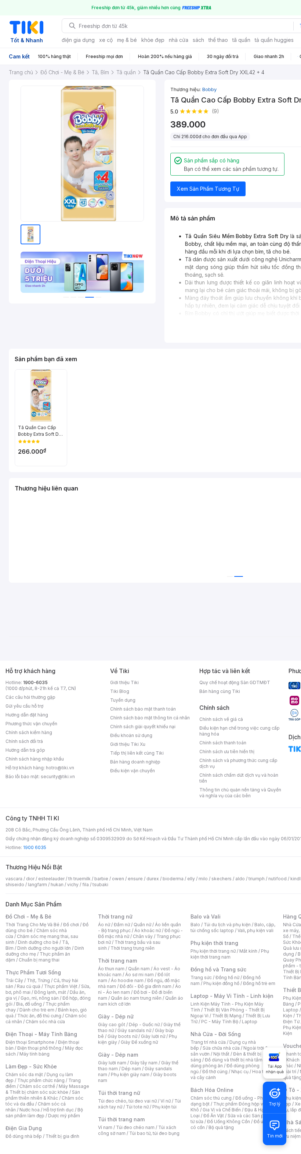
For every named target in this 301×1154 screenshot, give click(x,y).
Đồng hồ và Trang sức (218, 969)
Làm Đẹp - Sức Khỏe (31, 1066)
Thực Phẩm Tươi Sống (33, 972)
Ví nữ (165, 1101)
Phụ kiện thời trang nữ (213, 951)
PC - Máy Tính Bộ (219, 1021)
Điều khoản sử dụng (131, 735)
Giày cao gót (111, 1024)
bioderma (173, 878)
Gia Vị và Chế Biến (222, 1109)
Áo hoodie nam (127, 980)
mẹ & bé (127, 40)
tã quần (241, 40)
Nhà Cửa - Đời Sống (216, 1034)
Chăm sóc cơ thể (37, 1086)
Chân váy (143, 936)
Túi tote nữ (137, 1107)
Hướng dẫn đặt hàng (27, 715)
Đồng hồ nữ (227, 977)
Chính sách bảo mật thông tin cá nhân (150, 717)
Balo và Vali (206, 916)
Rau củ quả (28, 986)
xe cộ (106, 40)
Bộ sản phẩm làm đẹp (44, 1112)
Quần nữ (142, 924)
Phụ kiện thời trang (214, 943)
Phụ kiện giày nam (130, 1074)
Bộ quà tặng (221, 1127)
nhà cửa (178, 40)
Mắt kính (248, 951)
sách (198, 40)
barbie (101, 878)
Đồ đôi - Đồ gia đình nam (145, 986)
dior (30, 878)
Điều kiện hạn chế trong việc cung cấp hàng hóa (239, 731)
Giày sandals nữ (134, 1030)
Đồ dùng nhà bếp (24, 1136)
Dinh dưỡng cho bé (38, 942)
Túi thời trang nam (121, 1119)
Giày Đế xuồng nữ (139, 1042)
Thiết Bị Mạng (227, 1015)
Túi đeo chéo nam (135, 1127)
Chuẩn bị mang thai (39, 960)
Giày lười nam (112, 1062)
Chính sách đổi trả (24, 741)
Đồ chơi (71, 924)
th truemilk (79, 878)
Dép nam (131, 1068)
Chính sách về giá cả (221, 719)
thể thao (218, 40)
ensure (135, 878)
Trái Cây (14, 980)
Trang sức (201, 977)
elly (191, 878)
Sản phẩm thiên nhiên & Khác (43, 1095)
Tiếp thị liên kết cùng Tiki (137, 753)
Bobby (209, 89)
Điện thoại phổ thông (39, 1048)
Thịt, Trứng (38, 980)
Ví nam (105, 1127)
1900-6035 (35, 682)
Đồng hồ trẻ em (259, 983)
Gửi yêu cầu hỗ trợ (24, 706)
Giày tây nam (143, 1062)
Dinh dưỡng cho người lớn (44, 948)
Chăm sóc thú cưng (211, 1098)
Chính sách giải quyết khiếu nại (142, 726)
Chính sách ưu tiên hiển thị (226, 751)
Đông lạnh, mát (50, 992)
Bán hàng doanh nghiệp (135, 762)
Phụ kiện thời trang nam (230, 954)
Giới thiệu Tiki (124, 682)
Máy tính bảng (34, 1054)
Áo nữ (104, 924)
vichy (73, 884)
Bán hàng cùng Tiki (219, 691)
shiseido (15, 884)
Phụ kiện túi (164, 1107)
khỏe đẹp (152, 40)
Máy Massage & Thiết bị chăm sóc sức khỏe (47, 1089)
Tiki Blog (119, 691)
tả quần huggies (274, 40)
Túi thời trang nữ (119, 1093)
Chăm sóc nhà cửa (45, 1021)
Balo (195, 924)
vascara (14, 878)
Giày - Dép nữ (116, 1016)
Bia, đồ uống (29, 1004)
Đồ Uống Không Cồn (228, 1121)
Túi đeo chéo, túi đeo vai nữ (127, 1101)
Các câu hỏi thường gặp (30, 697)
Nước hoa (29, 1109)
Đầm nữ (122, 924)
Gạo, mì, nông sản (40, 998)
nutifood (277, 878)
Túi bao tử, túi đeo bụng (154, 1133)
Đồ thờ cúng (215, 1071)
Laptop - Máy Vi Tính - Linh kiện (232, 996)
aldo (240, 878)
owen (118, 878)
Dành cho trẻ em (36, 1010)
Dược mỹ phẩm (64, 1115)
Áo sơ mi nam (139, 974)
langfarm (37, 884)
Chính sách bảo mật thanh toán (143, 709)
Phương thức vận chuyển (31, 723)
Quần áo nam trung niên (136, 998)
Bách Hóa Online (212, 1090)
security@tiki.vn (58, 776)
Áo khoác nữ (147, 930)
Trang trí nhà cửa (208, 1042)
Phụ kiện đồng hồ (221, 983)
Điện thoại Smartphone (30, 1042)
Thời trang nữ (115, 916)
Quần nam (139, 968)
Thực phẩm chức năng (41, 1080)
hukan (57, 884)
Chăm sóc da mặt (24, 1074)
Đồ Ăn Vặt (213, 1115)
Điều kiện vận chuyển (132, 770)
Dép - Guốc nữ (144, 1024)
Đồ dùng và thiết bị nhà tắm (233, 1060)
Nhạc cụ (240, 1071)
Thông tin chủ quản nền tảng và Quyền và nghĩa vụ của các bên (240, 792)
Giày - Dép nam (118, 1054)
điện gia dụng (78, 40)
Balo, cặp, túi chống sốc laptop (233, 927)
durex (152, 878)
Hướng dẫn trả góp (25, 750)
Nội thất (221, 1054)
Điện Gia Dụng (24, 1128)
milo (203, 878)
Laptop (249, 1021)
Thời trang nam (117, 960)
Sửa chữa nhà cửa (221, 1048)
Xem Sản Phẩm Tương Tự (208, 189)
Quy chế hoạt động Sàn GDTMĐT (234, 682)
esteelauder (51, 878)
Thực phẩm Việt (60, 986)
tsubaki (100, 884)
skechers (221, 878)
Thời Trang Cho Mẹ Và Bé (32, 924)
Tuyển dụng (122, 700)
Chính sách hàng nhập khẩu (35, 759)
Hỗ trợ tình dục (58, 1109)
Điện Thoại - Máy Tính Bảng (41, 1034)
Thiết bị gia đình (62, 1136)
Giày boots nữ (122, 1036)
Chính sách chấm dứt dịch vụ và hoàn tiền (238, 778)
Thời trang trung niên (132, 948)
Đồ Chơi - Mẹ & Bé (28, 916)
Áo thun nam (111, 968)
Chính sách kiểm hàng (29, 732)
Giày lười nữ (153, 1036)
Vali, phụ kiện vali (255, 930)
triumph (257, 878)
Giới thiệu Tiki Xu (127, 744)
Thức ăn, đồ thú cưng (39, 1015)
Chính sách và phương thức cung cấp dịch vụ (238, 763)
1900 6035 (34, 847)
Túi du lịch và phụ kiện (227, 924)
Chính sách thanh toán (222, 742)
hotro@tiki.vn (60, 767)
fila (85, 884)
